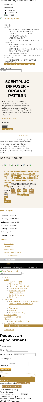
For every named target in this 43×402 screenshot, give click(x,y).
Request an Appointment (19, 64)
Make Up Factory (18, 36)
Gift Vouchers (12, 55)
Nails (39, 49)
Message (4, 365)
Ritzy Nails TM (16, 29)
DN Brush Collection (20, 34)
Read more (13, 191)
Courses (8, 58)
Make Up (24, 51)
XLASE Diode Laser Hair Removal (24, 301)
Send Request (5, 369)
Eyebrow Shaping (18, 53)
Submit (25, 394)
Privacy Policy (9, 244)
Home (7, 25)
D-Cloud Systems (26, 268)
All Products (34, 40)
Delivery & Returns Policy (13, 252)
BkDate (3, 359)
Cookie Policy (9, 249)
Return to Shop (23, 383)
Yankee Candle (17, 38)
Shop (7, 27)
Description (22, 135)
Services (9, 42)
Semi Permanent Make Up (22, 49)
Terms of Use (8, 247)
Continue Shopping (12, 386)
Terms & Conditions (11, 255)
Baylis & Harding (18, 40)
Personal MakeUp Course (22, 60)
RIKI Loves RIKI (31, 29)
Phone (3, 350)
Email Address (6, 354)
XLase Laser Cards (30, 55)
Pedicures (14, 51)
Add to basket (7, 129)
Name (3, 346)
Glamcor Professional (21, 31)
